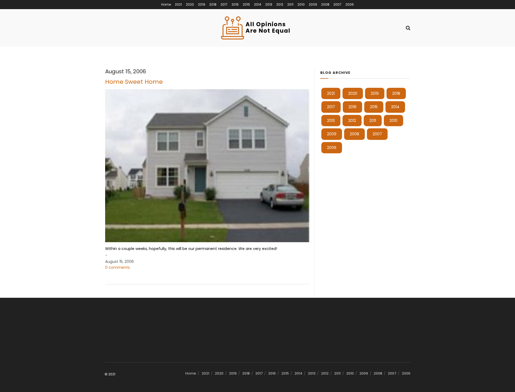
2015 (246, 4)
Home (166, 4)
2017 (223, 4)
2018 (212, 4)
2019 (201, 4)
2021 (178, 4)
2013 (268, 4)
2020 (190, 4)
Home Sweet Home (134, 82)
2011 (290, 4)
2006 (349, 4)
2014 (257, 4)
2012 (279, 4)
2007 (337, 4)
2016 (235, 4)
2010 (301, 4)
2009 (313, 4)
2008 (325, 4)
